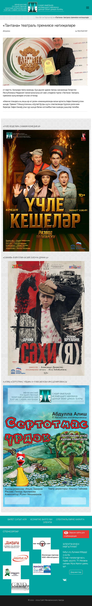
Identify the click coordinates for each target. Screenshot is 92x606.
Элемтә (47, 522)
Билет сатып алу (17, 519)
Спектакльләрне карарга (70, 519)
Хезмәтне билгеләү (41, 519)
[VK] (65, 580)
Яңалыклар (82, 31)
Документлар (76, 572)
